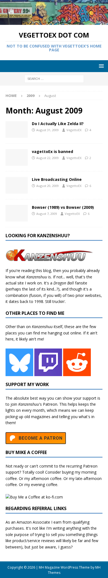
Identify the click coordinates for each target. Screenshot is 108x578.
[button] (100, 66)
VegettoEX (73, 130)
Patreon (50, 404)
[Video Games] (17, 129)
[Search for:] (54, 78)
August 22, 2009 (47, 158)
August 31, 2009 (47, 130)
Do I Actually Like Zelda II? (58, 123)
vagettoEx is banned (52, 151)
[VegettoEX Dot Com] (54, 21)
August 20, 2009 (47, 186)
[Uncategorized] (17, 157)
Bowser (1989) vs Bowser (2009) (63, 207)
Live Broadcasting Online (57, 179)
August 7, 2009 (46, 214)
